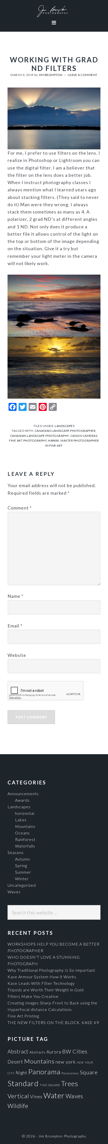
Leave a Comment (82, 75)
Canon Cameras (83, 436)
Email (15, 625)
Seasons (16, 852)
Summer (23, 872)
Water (54, 1095)
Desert (15, 1062)
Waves (14, 891)
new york (66, 1062)
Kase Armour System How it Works (42, 976)
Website (17, 655)
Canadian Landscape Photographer (65, 431)
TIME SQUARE (50, 1085)
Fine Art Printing (23, 1015)
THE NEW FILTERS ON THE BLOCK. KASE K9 (53, 1022)
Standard (23, 1083)
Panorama (44, 1072)
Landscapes (64, 426)
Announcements (23, 793)
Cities (79, 1051)
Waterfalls (25, 845)
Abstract (18, 1051)
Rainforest (25, 839)
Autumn (22, 859)
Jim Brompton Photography (54, 11)
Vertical (18, 1095)
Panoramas (70, 1073)
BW (66, 1051)
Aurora (53, 1051)
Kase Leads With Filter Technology (41, 983)
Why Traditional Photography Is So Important (51, 970)
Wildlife (18, 1105)
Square (89, 1072)
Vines (36, 1096)
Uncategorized (22, 885)
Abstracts (37, 1052)
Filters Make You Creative (33, 996)
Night (21, 1072)
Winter (22, 878)
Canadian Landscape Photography (39, 436)
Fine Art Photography (27, 440)
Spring (21, 865)
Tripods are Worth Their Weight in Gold (46, 989)
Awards (22, 800)
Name (15, 596)
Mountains (25, 826)
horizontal (24, 813)
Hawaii (53, 440)
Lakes (21, 819)
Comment (20, 508)
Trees (69, 1083)
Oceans (22, 832)
